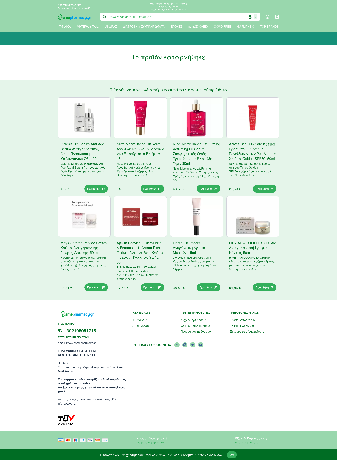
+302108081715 (80, 330)
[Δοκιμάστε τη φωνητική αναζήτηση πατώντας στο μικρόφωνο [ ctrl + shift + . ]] (250, 17)
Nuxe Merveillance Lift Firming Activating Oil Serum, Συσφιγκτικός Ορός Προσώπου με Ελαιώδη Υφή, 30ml (196, 153)
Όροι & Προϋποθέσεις (195, 326)
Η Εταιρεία (140, 320)
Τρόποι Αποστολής (243, 320)
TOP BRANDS (269, 26)
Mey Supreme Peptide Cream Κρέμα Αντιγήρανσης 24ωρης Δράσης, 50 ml (84, 247)
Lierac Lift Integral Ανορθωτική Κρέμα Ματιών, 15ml (189, 247)
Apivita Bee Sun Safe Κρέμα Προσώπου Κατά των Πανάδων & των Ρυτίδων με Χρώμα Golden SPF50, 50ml (252, 151)
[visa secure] (91, 440)
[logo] (76, 17)
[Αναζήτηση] (105, 17)
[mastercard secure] (98, 440)
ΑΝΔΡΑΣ (111, 26)
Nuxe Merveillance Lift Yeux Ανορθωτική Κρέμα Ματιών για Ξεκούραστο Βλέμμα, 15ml (140, 151)
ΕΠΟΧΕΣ (176, 26)
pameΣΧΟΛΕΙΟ (198, 26)
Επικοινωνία (140, 326)
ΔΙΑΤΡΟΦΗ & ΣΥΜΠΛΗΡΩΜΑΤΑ (144, 26)
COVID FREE (222, 26)
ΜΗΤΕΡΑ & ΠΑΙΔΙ (88, 26)
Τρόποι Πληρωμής (242, 326)
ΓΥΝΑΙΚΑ (64, 26)
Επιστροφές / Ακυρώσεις (247, 331)
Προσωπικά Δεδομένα (196, 331)
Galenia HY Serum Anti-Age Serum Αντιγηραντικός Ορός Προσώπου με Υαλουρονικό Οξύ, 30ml (82, 151)
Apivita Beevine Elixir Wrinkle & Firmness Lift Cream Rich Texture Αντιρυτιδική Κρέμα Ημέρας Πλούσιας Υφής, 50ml (140, 252)
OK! (232, 454)
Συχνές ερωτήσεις (193, 320)
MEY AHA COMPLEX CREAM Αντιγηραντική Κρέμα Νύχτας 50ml (252, 247)
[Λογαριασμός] (267, 17)
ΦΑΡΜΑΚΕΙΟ (245, 26)
